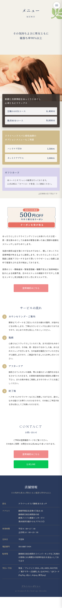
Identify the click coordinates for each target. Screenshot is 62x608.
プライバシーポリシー (31, 586)
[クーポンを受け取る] (32, 224)
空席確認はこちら (31, 288)
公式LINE (30, 464)
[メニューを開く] (56, 5)
